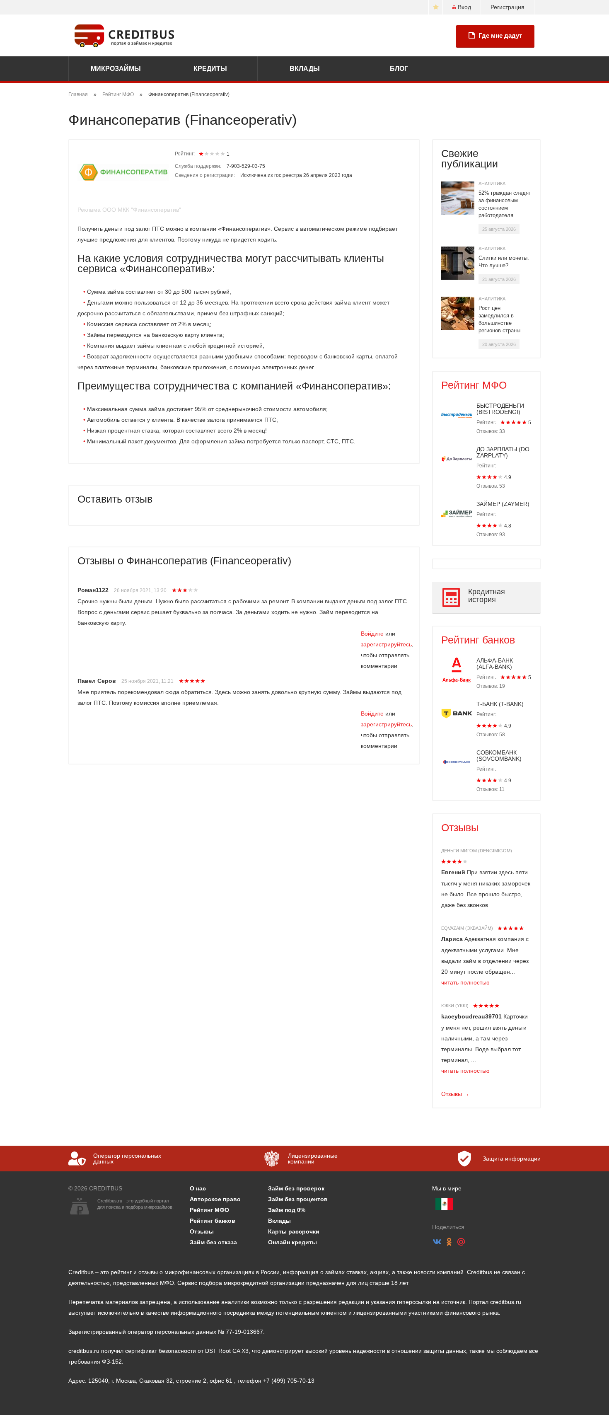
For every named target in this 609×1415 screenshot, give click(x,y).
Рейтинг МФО (118, 94)
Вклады (305, 68)
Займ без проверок (296, 1188)
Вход (464, 7)
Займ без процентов (298, 1199)
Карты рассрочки (293, 1231)
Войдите (372, 633)
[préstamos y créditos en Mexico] (444, 1204)
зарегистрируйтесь (386, 644)
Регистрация (507, 7)
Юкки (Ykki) (455, 1005)
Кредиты (210, 68)
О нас (198, 1188)
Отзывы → (455, 1094)
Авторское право (215, 1199)
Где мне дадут (500, 35)
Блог (399, 68)
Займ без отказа (213, 1242)
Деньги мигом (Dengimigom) (476, 850)
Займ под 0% (286, 1210)
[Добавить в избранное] (435, 7)
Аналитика (492, 183)
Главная (78, 94)
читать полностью (465, 982)
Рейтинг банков (478, 640)
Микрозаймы (116, 68)
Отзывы (460, 827)
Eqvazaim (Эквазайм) (467, 928)
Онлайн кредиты (292, 1242)
